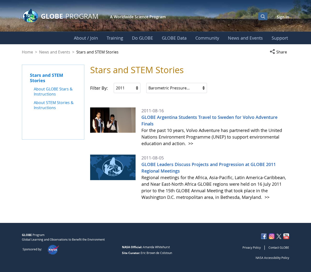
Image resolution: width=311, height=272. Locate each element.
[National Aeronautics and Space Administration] (53, 249)
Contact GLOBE (278, 247)
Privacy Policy (251, 247)
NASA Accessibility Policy (272, 258)
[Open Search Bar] (263, 16)
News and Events (54, 52)
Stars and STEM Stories (46, 77)
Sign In (283, 17)
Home (27, 52)
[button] (279, 52)
